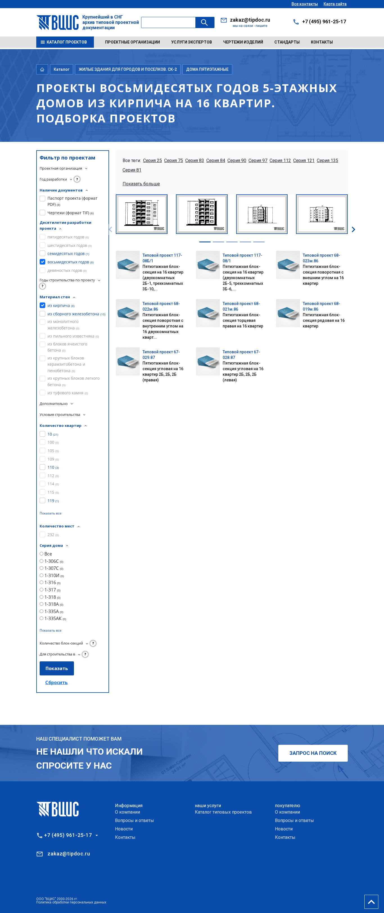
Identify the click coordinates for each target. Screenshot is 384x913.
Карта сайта (335, 4)
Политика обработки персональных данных (71, 902)
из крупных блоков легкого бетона (74, 381)
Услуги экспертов (191, 42)
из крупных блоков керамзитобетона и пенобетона (66, 364)
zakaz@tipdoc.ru (250, 20)
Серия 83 (194, 160)
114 (53, 483)
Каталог (61, 69)
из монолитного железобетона (63, 324)
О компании (127, 812)
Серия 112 (280, 160)
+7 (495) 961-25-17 (324, 21)
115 (53, 492)
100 (53, 442)
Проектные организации (132, 42)
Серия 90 (236, 160)
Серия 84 (215, 160)
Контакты (322, 42)
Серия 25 (152, 160)
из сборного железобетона (76, 314)
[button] (353, 229)
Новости (124, 829)
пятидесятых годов (68, 237)
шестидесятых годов (70, 245)
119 (53, 500)
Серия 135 (327, 160)
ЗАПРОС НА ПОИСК (313, 753)
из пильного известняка (73, 336)
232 (53, 534)
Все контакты (305, 4)
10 (53, 434)
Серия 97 (258, 160)
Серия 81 (132, 170)
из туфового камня (68, 392)
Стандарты (287, 42)
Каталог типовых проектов (223, 812)
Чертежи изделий (243, 42)
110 (53, 467)
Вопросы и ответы (134, 820)
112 (53, 475)
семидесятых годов (68, 253)
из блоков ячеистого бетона (67, 347)
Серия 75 (173, 160)
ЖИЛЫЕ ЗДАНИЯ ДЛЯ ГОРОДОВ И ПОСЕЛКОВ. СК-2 (128, 69)
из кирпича (61, 305)
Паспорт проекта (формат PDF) (73, 201)
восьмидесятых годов (71, 262)
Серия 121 (304, 160)
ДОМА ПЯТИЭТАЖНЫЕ (207, 69)
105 (53, 450)
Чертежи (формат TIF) (71, 212)
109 (53, 459)
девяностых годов (67, 270)
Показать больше (141, 183)
